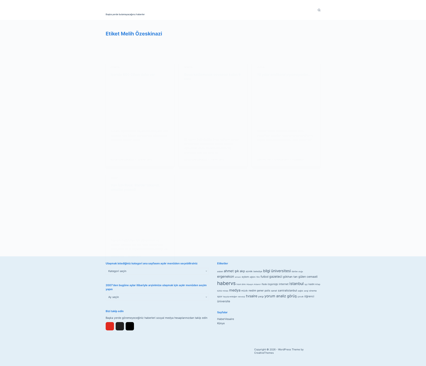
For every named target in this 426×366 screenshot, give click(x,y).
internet (284, 284)
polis (267, 290)
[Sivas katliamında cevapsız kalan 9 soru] (213, 109)
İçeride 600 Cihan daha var (133, 75)
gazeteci (275, 276)
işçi (306, 284)
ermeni (238, 277)
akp (242, 271)
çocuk (301, 296)
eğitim (253, 277)
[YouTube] (110, 326)
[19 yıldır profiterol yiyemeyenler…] (286, 102)
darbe (295, 271)
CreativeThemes (264, 352)
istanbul (296, 283)
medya (234, 290)
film (258, 277)
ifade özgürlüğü (270, 284)
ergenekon (225, 276)
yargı (261, 296)
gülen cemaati (308, 276)
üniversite (223, 301)
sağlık (300, 291)
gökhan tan (290, 276)
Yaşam (260, 67)
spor (219, 296)
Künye (221, 323)
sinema (313, 290)
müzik (244, 290)
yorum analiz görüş (280, 296)
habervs (226, 283)
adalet (220, 271)
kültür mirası (222, 291)
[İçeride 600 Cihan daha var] (140, 103)
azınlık (249, 271)
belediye (257, 271)
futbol (264, 276)
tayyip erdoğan (230, 296)
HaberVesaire (225, 319)
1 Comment (298, 159)
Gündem (115, 67)
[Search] (319, 10)
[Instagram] (130, 326)
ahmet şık (231, 271)
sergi (306, 290)
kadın (312, 284)
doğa (300, 271)
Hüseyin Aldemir (253, 284)
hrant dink (241, 284)
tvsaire (251, 296)
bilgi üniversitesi (277, 271)
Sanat (114, 178)
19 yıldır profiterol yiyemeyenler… (284, 75)
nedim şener (256, 290)
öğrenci (309, 296)
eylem (245, 276)
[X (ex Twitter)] (120, 326)
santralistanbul (287, 290)
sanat (274, 290)
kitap (317, 284)
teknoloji (241, 297)
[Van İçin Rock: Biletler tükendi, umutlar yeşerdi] (140, 215)
